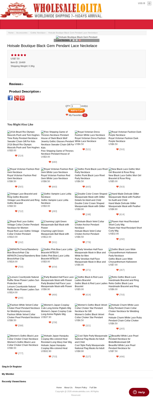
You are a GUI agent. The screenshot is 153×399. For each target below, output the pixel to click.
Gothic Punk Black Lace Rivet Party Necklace (90, 177)
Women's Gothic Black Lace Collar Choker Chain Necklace (22, 343)
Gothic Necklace (38, 33)
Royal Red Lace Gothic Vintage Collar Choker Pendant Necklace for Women (23, 232)
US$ (140, 3)
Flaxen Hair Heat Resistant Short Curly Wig (125, 229)
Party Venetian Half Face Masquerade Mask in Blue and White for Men (90, 260)
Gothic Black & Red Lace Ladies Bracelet (91, 285)
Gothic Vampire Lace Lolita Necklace (54, 201)
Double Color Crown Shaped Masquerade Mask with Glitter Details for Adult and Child (90, 205)
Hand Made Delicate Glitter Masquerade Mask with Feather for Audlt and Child (124, 205)
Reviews (15, 84)
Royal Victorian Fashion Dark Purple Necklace (123, 140)
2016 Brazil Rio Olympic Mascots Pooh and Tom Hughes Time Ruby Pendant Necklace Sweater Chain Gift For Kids (23, 146)
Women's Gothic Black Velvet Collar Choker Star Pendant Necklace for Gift (89, 316)
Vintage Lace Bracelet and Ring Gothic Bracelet (23, 201)
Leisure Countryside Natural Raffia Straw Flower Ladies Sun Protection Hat (23, 288)
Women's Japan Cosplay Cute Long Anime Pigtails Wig (56, 313)
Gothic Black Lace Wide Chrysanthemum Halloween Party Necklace (123, 260)
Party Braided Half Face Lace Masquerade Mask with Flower (56, 285)
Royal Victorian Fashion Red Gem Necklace (21, 177)
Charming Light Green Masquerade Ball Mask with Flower (55, 232)
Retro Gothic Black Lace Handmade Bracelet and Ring (124, 285)
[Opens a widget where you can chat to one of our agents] (139, 392)
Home (11, 33)
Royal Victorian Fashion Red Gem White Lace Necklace (55, 177)
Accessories (22, 33)
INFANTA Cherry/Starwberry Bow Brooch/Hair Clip (23, 257)
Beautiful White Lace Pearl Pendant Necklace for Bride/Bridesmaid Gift (122, 347)
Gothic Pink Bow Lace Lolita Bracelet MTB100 (55, 257)
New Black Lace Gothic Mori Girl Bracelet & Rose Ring (125, 177)
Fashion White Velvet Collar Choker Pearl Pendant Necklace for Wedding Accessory (23, 316)
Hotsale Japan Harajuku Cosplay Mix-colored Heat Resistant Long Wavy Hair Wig (56, 347)
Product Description (24, 91)
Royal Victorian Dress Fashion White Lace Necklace (90, 140)
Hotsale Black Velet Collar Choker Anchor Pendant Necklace (88, 232)
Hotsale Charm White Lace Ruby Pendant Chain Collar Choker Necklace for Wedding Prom (125, 319)
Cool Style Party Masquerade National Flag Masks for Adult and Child (89, 347)
